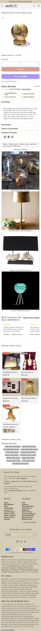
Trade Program (9, 512)
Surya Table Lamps (28, 461)
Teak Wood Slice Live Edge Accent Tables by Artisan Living (11, 424)
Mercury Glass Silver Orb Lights (20, 190)
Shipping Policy (28, 506)
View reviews (26, 89)
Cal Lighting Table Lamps (11, 449)
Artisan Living (6, 55)
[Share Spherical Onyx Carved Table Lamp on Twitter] (8, 137)
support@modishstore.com (17, 490)
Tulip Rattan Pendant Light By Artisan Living (10, 372)
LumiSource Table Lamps (28, 455)
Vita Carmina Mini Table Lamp (21, 310)
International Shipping (26, 509)
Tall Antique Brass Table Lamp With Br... (20, 230)
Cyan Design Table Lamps (29, 449)
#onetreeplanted (21, 478)
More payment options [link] (9, 81)
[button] (2, 6)
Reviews (7, 519)
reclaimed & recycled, (8, 568)
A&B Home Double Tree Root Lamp (20, 270)
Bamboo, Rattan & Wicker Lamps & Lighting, (19, 571)
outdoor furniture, (15, 566)
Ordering (25, 504)
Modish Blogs (27, 519)
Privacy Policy (9, 517)
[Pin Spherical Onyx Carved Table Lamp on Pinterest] (12, 137)
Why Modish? (9, 504)
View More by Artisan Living (10, 439)
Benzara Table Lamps (28, 446)
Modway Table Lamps (13, 458)
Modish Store (15, 552)
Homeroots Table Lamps (28, 452)
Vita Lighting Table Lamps (20, 463)
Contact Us (8, 510)
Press (6, 506)
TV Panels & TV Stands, (18, 570)
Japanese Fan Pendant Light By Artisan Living (11, 398)
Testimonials (8, 508)
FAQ (23, 503)
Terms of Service (10, 515)
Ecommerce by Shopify (28, 552)
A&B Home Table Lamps (13, 446)
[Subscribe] (35, 535)
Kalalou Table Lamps (11, 455)
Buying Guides (27, 517)
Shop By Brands (28, 515)
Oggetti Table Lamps (28, 458)
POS (19, 552)
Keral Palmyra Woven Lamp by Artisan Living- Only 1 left (29, 398)
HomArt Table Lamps (12, 452)
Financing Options (29, 513)
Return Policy (27, 512)
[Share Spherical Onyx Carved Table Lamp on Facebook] (4, 137)
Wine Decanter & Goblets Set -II (27, 372)
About (6, 503)
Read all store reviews (31, 318)
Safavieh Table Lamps (13, 461)
